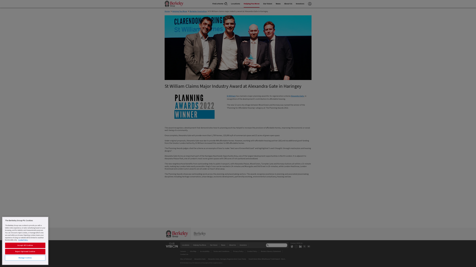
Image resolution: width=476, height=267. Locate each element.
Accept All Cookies (25, 245)
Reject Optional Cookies (25, 251)
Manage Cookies (25, 258)
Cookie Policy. (23, 240)
